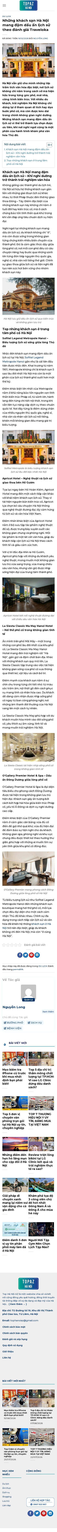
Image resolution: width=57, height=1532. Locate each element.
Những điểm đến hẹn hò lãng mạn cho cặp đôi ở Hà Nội (14, 1160)
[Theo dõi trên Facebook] (31, 1513)
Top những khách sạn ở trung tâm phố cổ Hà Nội (26, 162)
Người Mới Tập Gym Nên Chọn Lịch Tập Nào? (39, 1243)
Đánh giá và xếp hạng (15, 1339)
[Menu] (4, 5)
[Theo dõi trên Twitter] (37, 1513)
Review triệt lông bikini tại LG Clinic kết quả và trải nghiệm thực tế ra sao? (41, 1162)
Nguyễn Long (40, 38)
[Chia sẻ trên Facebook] (19, 955)
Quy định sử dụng (12, 1345)
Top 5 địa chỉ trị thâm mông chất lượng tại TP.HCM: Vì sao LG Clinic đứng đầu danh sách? (41, 1078)
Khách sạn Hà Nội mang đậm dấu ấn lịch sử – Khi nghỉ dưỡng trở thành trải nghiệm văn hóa (28, 153)
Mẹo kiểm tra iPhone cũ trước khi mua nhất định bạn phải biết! (14, 1076)
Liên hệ (6, 1357)
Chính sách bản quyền (15, 1333)
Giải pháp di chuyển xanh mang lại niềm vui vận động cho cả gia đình (15, 1202)
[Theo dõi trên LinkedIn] (50, 1513)
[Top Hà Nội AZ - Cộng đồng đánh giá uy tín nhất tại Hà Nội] (28, 5)
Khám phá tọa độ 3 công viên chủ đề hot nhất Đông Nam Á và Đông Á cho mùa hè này (40, 1204)
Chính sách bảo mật (13, 1327)
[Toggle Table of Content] (47, 145)
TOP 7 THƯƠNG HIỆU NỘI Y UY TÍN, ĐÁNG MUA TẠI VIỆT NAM (39, 1119)
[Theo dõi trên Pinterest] (44, 1513)
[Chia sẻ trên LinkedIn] (37, 955)
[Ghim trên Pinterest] (31, 955)
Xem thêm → (17, 1304)
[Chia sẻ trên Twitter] (25, 955)
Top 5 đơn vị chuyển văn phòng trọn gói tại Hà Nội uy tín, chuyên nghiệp (14, 1121)
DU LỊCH (6, 16)
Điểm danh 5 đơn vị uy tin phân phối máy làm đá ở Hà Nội (14, 1245)
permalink (18, 969)
